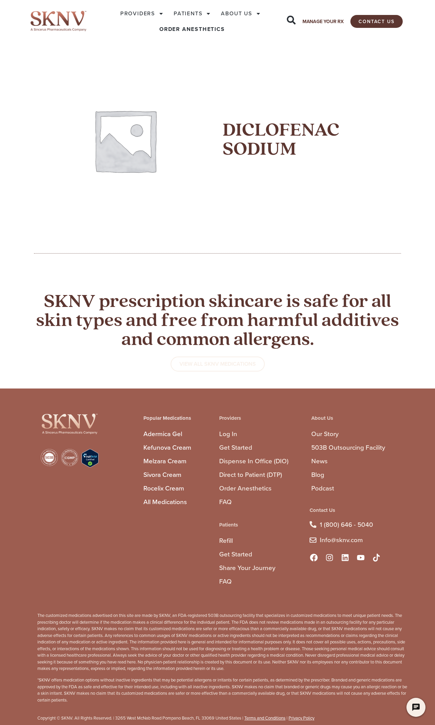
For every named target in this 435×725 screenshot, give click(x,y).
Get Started (235, 447)
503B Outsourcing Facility (348, 447)
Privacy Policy (301, 718)
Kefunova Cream (167, 447)
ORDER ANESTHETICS (192, 29)
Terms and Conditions (264, 718)
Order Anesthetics (245, 488)
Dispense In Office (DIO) (254, 461)
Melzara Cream (165, 461)
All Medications (165, 502)
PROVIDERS (137, 13)
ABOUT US (236, 13)
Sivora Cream (162, 475)
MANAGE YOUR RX (323, 21)
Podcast (322, 488)
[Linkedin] (345, 558)
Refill (226, 541)
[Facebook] (314, 558)
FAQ (225, 502)
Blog (317, 475)
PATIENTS (188, 13)
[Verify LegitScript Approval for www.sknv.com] (90, 465)
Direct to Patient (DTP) (250, 475)
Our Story (324, 434)
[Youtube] (361, 558)
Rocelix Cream (163, 488)
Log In (228, 434)
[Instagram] (329, 558)
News (319, 461)
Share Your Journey (247, 568)
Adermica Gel (162, 434)
